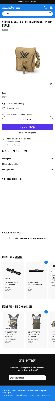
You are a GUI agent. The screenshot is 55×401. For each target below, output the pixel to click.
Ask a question (8, 169)
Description (6, 158)
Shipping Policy (8, 395)
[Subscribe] (41, 377)
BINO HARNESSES (23, 306)
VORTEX (5, 29)
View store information (13, 145)
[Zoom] (51, 84)
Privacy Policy (34, 395)
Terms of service (21, 395)
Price (4, 93)
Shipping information (10, 164)
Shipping (13, 114)
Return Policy (45, 395)
